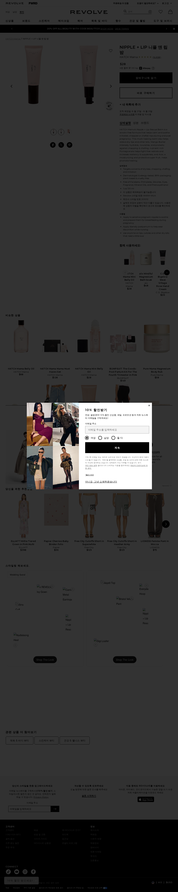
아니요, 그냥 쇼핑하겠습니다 (101, 481)
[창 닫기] (149, 405)
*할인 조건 (89, 475)
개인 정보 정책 (91, 465)
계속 (117, 447)
